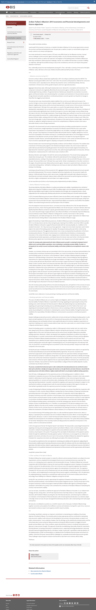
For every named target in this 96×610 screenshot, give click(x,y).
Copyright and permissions (31, 605)
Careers (7, 609)
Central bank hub (14, 16)
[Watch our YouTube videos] (70, 603)
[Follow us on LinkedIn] (67, 603)
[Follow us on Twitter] (65, 603)
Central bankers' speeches (26, 16)
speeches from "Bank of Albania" (41, 571)
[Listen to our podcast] (75, 603)
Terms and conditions (30, 603)
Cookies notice (29, 609)
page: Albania (36, 573)
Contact (7, 607)
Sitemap (7, 603)
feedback (49, 2)
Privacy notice (29, 607)
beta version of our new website (15, 2)
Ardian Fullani (38, 36)
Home (7, 16)
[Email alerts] (60, 606)
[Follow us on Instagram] (77, 603)
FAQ (6, 605)
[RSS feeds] (72, 603)
